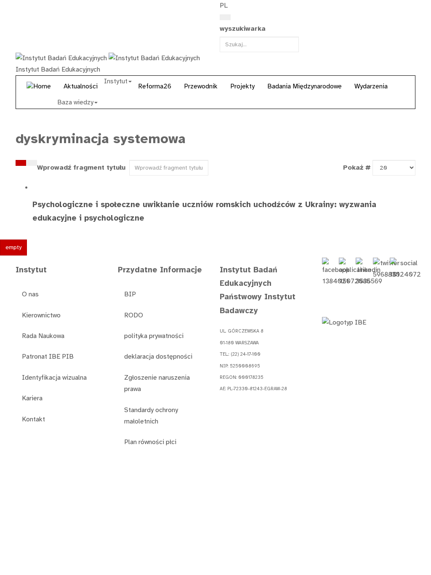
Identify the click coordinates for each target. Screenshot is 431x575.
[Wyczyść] (31, 163)
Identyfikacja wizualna (54, 377)
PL (224, 5)
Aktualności (81, 86)
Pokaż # (357, 167)
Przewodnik (201, 86)
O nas (30, 294)
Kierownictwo (41, 315)
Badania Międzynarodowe (304, 86)
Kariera (32, 398)
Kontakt (33, 419)
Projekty (242, 86)
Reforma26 (154, 86)
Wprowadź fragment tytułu (82, 167)
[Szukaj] (21, 163)
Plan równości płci (150, 442)
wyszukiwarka (243, 28)
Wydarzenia (371, 86)
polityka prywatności (154, 336)
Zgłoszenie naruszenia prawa (157, 383)
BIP (130, 294)
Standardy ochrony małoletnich (151, 416)
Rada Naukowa (43, 336)
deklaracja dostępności (158, 356)
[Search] (225, 17)
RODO (133, 315)
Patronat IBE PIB (48, 356)
